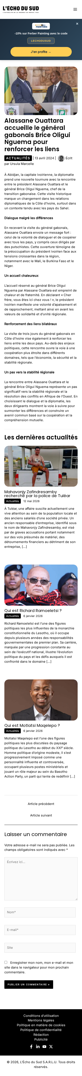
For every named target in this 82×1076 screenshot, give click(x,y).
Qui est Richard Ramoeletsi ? (33, 610)
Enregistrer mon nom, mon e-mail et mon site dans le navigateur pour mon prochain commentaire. (38, 967)
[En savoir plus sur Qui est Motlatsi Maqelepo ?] (41, 700)
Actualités (18, 158)
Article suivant (41, 815)
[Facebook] (31, 1047)
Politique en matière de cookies (41, 1025)
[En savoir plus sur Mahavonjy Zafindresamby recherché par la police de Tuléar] (41, 466)
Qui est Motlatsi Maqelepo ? (32, 725)
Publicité (41, 1039)
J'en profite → (41, 52)
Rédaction (41, 1035)
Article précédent (41, 804)
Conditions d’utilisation (41, 1016)
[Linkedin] (38, 1047)
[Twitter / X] (51, 1047)
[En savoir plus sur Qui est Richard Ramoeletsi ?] (41, 585)
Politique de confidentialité (41, 1030)
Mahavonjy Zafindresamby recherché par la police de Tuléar (37, 493)
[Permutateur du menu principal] (75, 9)
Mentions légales (41, 1020)
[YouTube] (44, 1047)
